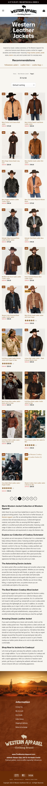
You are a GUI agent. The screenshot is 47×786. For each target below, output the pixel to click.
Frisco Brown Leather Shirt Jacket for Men (35, 441)
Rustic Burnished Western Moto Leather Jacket (33, 277)
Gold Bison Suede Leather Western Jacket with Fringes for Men (11, 359)
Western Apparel (7, 517)
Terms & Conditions (31, 779)
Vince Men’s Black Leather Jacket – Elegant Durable (11, 484)
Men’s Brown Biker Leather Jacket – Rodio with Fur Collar (11, 402)
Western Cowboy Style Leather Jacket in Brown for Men (35, 484)
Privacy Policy (19, 779)
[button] (3, 10)
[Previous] (11, 498)
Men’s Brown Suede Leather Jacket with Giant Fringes (34, 316)
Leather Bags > (37, 65)
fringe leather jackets (33, 53)
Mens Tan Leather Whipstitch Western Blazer (35, 200)
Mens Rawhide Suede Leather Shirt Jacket (34, 162)
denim (11, 55)
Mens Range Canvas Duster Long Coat (10, 162)
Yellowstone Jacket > (11, 65)
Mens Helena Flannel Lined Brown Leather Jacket (34, 123)
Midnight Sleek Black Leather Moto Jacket (34, 239)
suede (42, 53)
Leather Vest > (25, 65)
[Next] (35, 498)
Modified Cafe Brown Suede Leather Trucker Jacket (11, 277)
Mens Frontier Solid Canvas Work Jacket (11, 123)
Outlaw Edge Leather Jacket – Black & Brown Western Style (34, 359)
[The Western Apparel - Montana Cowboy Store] (23, 10)
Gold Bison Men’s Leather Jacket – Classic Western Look (11, 441)
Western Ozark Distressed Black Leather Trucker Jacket (10, 316)
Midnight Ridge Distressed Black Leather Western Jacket (10, 239)
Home (14, 74)
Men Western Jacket (23, 74)
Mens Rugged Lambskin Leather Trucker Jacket (10, 200)
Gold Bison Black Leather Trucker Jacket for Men (34, 402)
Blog (11, 779)
